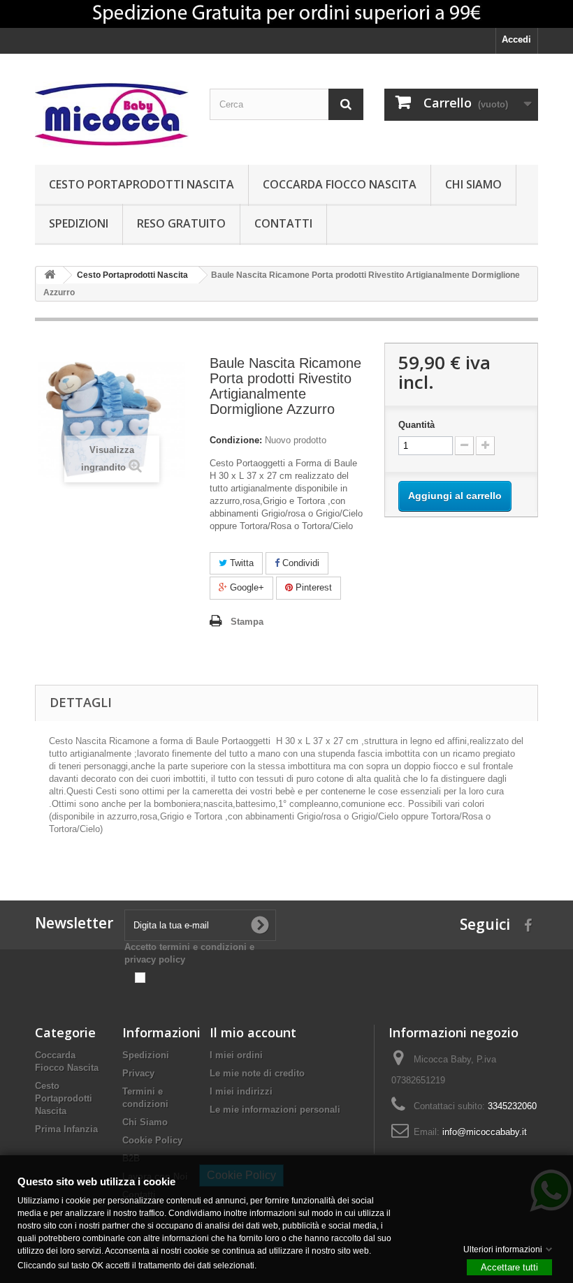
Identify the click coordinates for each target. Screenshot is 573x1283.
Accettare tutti (509, 1266)
